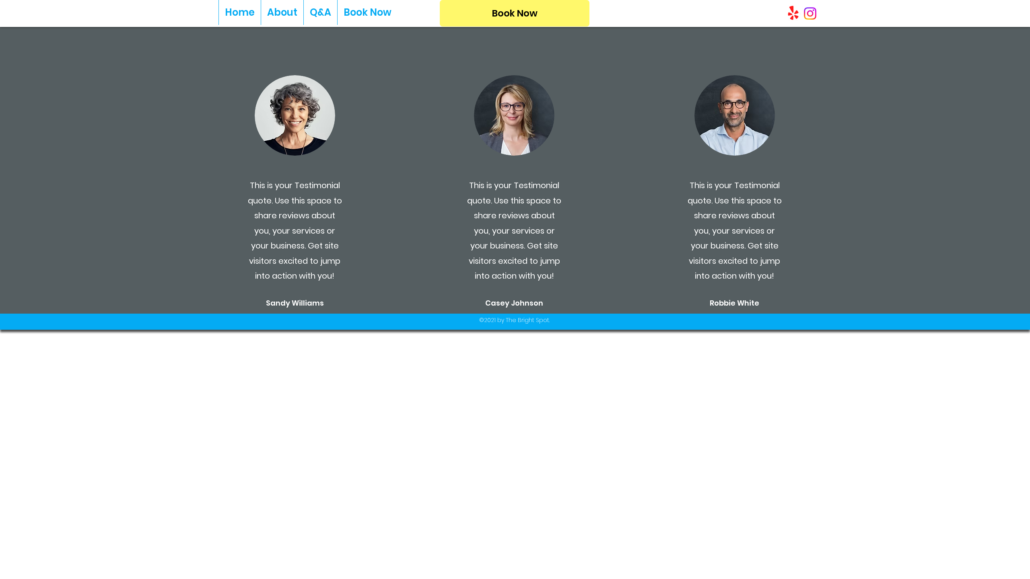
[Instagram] (810, 13)
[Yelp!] (793, 13)
